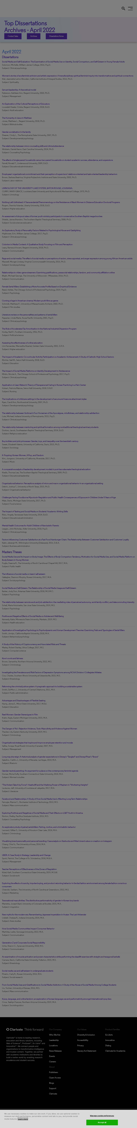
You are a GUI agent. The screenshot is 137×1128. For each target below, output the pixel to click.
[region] (68, 1119)
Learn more (23, 1119)
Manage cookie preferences (102, 1116)
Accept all (102, 1122)
